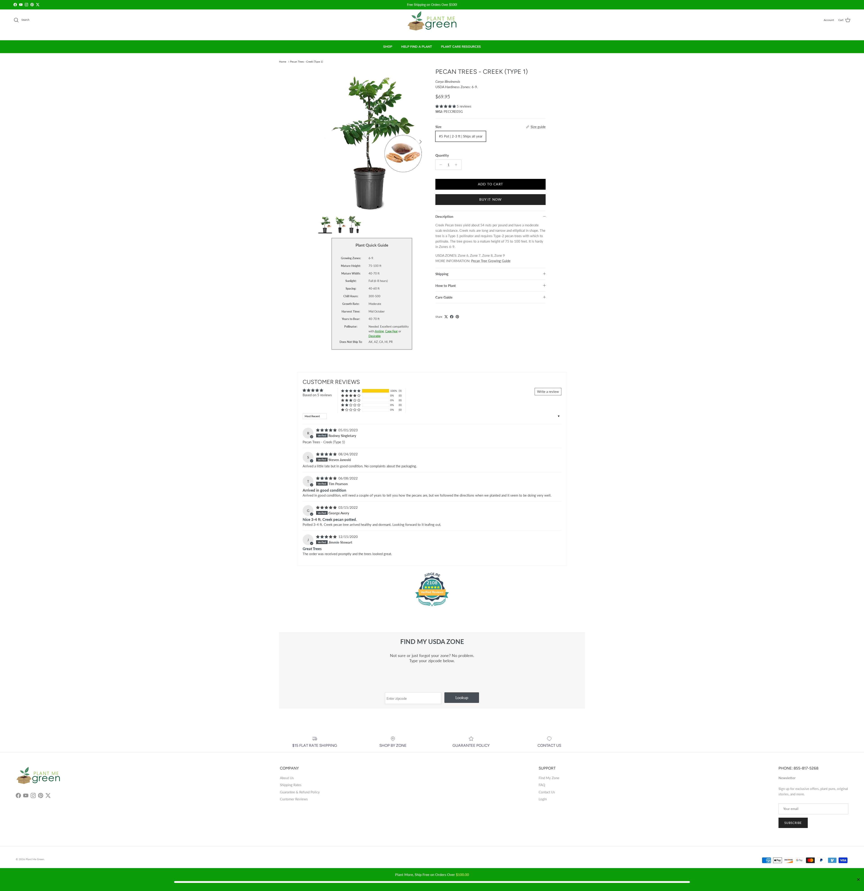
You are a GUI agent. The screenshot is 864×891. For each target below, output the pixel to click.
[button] (446, 106)
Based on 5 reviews (317, 395)
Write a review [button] (548, 391)
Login (543, 799)
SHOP (387, 47)
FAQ (542, 785)
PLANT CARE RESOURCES (461, 47)
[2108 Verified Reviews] (432, 607)
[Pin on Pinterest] (457, 316)
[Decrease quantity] (439, 165)
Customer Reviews (294, 799)
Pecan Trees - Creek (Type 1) (306, 61)
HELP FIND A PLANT (416, 47)
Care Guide (443, 297)
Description (444, 216)
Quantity (442, 155)
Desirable (375, 336)
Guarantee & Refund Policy (300, 792)
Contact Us (547, 792)
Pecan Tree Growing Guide (491, 261)
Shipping (441, 274)
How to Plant (445, 286)
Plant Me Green (35, 859)
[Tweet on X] (446, 316)
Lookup (461, 697)
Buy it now (490, 199)
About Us (287, 778)
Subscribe (793, 823)
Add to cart (490, 184)
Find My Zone (549, 778)
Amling (379, 331)
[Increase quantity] (457, 165)
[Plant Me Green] (432, 23)
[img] (327, 430)
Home (282, 61)
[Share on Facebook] (451, 316)
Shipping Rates (291, 785)
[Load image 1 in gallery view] (371, 139)
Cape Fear (391, 331)
